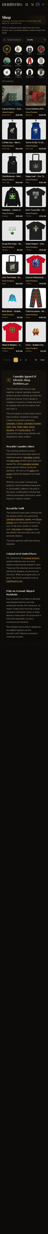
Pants (19, 426)
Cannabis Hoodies (32, 423)
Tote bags (16, 529)
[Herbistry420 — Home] (12, 4)
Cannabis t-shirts (31, 457)
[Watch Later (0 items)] (26, 4)
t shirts (28, 216)
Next (42, 360)
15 (36, 360)
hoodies (5, 216)
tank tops (5, 149)
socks (9, 474)
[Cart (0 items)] (32, 4)
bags (27, 182)
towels (28, 519)
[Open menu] (43, 4)
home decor (6, 115)
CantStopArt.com (14, 581)
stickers (5, 250)
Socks (32, 426)
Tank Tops (11, 426)
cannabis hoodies (30, 464)
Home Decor (25, 430)
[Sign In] (38, 5)
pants (28, 317)
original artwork (32, 558)
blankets (29, 115)
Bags (25, 426)
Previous (7, 360)
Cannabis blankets (15, 519)
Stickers (10, 430)
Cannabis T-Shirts (14, 423)
